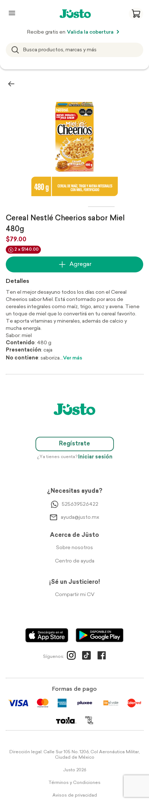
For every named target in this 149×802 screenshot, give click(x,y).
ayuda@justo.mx (80, 517)
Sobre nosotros (74, 548)
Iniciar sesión (95, 457)
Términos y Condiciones (74, 783)
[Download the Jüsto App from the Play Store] (100, 635)
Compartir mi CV (74, 595)
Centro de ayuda (74, 561)
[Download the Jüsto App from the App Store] (46, 635)
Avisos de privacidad (74, 795)
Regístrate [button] (74, 444)
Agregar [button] (80, 264)
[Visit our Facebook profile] (101, 657)
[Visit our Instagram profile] (71, 657)
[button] (136, 14)
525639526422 (80, 504)
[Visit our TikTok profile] (86, 657)
